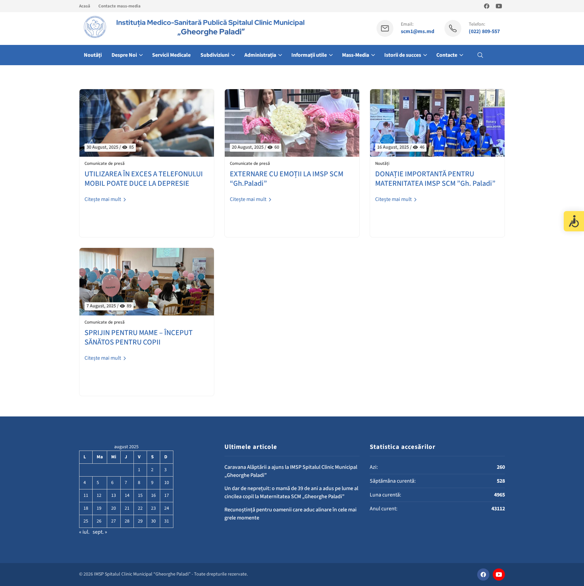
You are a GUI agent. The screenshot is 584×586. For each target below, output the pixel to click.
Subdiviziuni (214, 55)
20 (113, 508)
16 (153, 495)
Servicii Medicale (171, 55)
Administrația (260, 55)
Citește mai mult (103, 199)
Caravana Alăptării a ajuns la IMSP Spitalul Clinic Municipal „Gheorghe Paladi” (290, 471)
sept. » (100, 532)
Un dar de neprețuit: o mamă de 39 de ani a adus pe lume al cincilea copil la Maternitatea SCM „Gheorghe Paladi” (291, 492)
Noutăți (93, 55)
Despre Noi (124, 55)
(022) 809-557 (484, 31)
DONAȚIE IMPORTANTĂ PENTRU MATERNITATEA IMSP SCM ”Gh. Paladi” (435, 178)
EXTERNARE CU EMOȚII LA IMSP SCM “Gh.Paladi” (286, 178)
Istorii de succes (402, 55)
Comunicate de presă (104, 163)
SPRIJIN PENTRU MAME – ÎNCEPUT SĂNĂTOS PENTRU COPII (138, 337)
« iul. (84, 532)
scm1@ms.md (417, 31)
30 (153, 521)
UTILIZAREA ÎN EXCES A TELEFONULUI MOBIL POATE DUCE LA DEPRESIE (143, 178)
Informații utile (309, 55)
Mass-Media (355, 55)
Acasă (84, 6)
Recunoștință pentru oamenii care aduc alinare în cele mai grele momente (290, 513)
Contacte (446, 55)
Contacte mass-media (119, 6)
